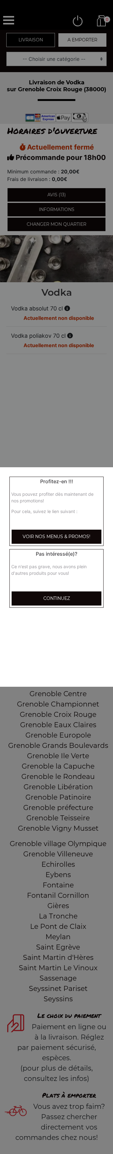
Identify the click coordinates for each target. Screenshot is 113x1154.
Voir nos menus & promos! (56, 536)
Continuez (56, 598)
